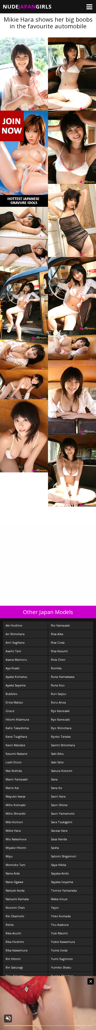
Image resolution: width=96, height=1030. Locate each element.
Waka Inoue (59, 899)
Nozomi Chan (15, 907)
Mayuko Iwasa (15, 796)
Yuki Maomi (59, 933)
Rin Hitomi (13, 959)
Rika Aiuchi (13, 933)
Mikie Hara (13, 831)
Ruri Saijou (58, 694)
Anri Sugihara (15, 642)
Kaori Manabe (15, 745)
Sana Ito (56, 788)
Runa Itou (58, 685)
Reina (10, 925)
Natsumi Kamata (17, 899)
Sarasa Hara (59, 831)
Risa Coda (58, 642)
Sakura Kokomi (61, 771)
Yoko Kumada (61, 916)
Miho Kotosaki (16, 805)
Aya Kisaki (12, 668)
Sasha (55, 848)
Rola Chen (58, 660)
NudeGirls (27, 6)
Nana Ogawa (14, 882)
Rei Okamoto (15, 916)
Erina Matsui (14, 702)
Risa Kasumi (59, 651)
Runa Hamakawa (62, 677)
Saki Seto (57, 762)
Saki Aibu (57, 754)
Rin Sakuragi (14, 967)
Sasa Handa (59, 839)
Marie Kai (12, 788)
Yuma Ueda (59, 950)
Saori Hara (58, 796)
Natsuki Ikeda (15, 890)
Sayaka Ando (60, 873)
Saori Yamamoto (63, 813)
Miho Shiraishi (16, 813)
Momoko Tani (15, 865)
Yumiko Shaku (61, 967)
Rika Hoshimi (15, 942)
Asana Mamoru (16, 660)
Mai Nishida (14, 771)
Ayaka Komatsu (16, 677)
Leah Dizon (14, 762)
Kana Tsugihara (16, 736)
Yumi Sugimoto (62, 959)
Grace (10, 711)
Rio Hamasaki (60, 625)
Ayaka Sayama (16, 685)
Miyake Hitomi (16, 848)
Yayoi (55, 907)
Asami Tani (13, 651)
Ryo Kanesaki (60, 711)
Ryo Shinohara (61, 728)
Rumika (56, 668)
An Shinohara (15, 634)
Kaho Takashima (17, 728)
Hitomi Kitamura (17, 719)
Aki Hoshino (14, 625)
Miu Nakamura (16, 839)
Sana (54, 779)
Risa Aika (57, 634)
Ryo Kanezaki (60, 719)
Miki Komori (14, 822)
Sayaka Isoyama (62, 882)
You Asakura (60, 925)
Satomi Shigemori (63, 856)
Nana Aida (13, 873)
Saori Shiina (59, 805)
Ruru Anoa (58, 702)
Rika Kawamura (16, 950)
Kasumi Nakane (16, 754)
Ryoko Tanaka (61, 736)
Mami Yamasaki (17, 779)
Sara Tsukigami (61, 822)
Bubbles (11, 694)
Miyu (9, 856)
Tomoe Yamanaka (64, 890)
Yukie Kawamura (63, 942)
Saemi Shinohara (63, 745)
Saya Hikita (58, 865)
